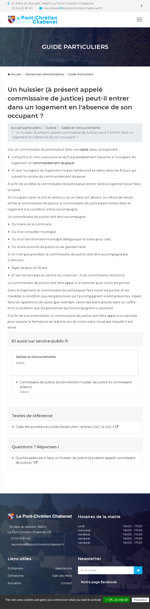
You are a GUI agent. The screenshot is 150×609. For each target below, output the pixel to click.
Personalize (140, 599)
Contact (66, 583)
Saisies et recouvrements (80, 128)
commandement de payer (53, 163)
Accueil (15, 74)
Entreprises (15, 568)
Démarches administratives (44, 74)
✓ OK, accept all (116, 599)
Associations (63, 568)
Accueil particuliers (26, 128)
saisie (83, 149)
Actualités (14, 583)
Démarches (16, 576)
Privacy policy (77, 604)
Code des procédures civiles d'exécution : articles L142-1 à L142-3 (65, 427)
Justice (51, 128)
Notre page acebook (98, 582)
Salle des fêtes (62, 576)
